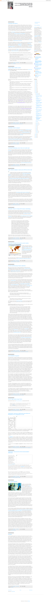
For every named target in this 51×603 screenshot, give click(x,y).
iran (16, 165)
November (37, 94)
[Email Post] (20, 62)
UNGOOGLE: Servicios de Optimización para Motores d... (39, 116)
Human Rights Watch (29, 285)
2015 (36, 85)
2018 (36, 82)
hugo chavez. (15, 261)
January (37, 132)
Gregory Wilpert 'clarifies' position (14, 67)
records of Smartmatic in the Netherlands (19, 33)
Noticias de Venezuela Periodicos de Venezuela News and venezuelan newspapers (38, 61)
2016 (36, 84)
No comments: (18, 62)
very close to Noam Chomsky (15, 284)
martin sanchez (22, 351)
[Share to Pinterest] (25, 62)
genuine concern (16, 329)
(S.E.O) (12, 447)
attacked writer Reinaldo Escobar (27, 173)
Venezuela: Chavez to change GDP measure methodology (19, 208)
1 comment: (17, 203)
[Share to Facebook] (24, 62)
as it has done (26, 328)
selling (20, 45)
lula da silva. (18, 165)
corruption (12, 261)
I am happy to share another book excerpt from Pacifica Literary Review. (38, 65)
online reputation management (14, 477)
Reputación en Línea (25, 447)
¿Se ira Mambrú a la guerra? (13, 355)
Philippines (17, 49)
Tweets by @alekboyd (37, 25)
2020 (36, 80)
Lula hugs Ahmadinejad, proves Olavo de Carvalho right (19, 148)
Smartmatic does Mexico (13, 23)
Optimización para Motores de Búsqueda (17, 447)
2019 (36, 81)
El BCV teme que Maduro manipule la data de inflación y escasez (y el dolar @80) (38, 73)
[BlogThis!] (22, 122)
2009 (36, 92)
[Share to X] (23, 62)
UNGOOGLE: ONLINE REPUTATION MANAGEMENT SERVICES (38, 118)
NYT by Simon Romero (19, 400)
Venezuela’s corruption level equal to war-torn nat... (39, 108)
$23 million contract (28, 129)
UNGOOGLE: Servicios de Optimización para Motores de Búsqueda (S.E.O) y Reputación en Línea (19, 414)
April (36, 129)
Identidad (10, 534)
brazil (14, 165)
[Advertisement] (25, 14)
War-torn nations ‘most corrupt (28, 247)
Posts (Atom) (13, 591)
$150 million (21, 134)
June (36, 127)
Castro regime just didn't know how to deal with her (22, 192)
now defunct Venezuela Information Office (26, 337)
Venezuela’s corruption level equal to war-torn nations (18, 243)
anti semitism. (12, 351)
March (37, 130)
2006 (36, 136)
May (36, 128)
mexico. (12, 63)
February (37, 131)
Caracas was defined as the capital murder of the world (23, 258)
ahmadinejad (12, 165)
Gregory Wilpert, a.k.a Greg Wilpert (25, 283)
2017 (36, 83)
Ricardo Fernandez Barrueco (26, 132)
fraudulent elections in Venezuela (17, 40)
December (37, 93)
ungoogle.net (11, 436)
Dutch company (21, 130)
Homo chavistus (37, 76)
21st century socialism (13, 410)
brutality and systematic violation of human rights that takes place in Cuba (19, 178)
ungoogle (19, 477)
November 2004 (13, 280)
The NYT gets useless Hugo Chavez (15, 399)
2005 (36, 137)
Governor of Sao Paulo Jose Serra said (26, 162)
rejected (30, 39)
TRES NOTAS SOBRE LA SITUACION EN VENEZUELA (38, 58)
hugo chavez (18, 351)
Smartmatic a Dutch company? (14, 127)
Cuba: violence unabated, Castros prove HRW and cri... (39, 103)
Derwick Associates (37, 22)
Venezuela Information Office (17, 332)
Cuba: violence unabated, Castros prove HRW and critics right (20, 169)
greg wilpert (16, 351)
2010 (36, 91)
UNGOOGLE (22, 466)
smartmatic (14, 63)
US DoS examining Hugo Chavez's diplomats (17, 265)
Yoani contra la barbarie (12, 481)
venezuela (18, 261)
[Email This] (22, 62)
